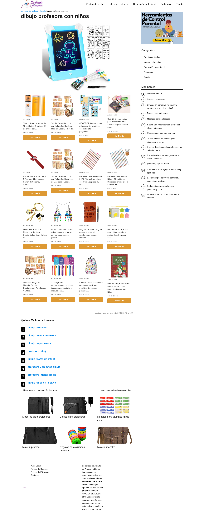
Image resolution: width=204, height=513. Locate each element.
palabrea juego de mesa (158, 163)
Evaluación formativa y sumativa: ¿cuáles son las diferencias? (162, 106)
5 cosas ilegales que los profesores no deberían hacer (164, 148)
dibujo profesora (37, 327)
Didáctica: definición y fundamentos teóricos (163, 196)
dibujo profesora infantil (42, 359)
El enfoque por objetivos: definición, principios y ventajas (163, 179)
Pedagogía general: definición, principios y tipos (160, 188)
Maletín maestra (154, 93)
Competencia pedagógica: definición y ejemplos (164, 171)
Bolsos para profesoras (157, 113)
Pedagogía (166, 4)
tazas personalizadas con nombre (115, 390)
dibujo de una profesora (42, 335)
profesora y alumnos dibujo (44, 367)
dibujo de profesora (39, 343)
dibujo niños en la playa (42, 382)
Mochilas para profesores (158, 119)
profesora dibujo (37, 351)
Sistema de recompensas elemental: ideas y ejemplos (163, 126)
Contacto (35, 475)
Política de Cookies (39, 469)
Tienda (179, 4)
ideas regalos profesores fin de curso (40, 390)
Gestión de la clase (95, 4)
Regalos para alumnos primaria (161, 133)
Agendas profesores (156, 99)
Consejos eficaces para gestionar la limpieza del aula (163, 157)
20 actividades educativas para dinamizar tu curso (161, 140)
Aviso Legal (36, 466)
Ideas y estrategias (119, 4)
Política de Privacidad (40, 472)
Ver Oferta (35, 137)
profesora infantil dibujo (42, 374)
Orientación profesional (144, 4)
